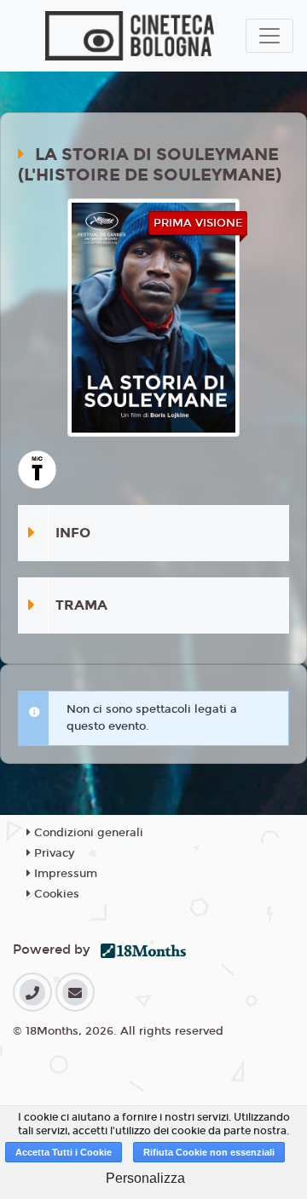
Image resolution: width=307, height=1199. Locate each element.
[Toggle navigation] (269, 36)
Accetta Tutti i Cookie (63, 1152)
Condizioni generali (87, 833)
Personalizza (145, 1178)
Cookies (55, 894)
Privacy (52, 853)
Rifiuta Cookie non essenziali (209, 1152)
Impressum (64, 874)
